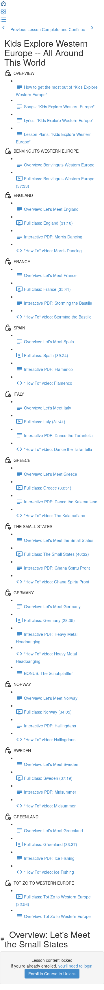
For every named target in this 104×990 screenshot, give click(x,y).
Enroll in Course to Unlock (52, 973)
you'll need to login (75, 966)
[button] (3, 5)
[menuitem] (3, 13)
